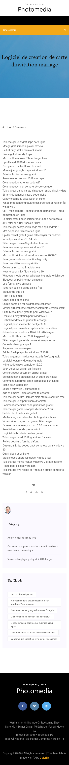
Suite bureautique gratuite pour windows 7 (27, 312)
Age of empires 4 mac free (22, 537)
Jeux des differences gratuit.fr (20, 263)
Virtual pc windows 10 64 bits (20, 239)
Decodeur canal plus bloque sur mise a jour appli (32, 625)
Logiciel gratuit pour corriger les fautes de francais (32, 219)
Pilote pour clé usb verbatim (19, 465)
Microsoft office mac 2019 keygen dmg (26, 336)
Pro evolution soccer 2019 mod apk (23, 178)
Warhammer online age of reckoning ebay (35, 722)
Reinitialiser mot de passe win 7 (21, 429)
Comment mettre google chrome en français (32, 610)
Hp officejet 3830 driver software (22, 162)
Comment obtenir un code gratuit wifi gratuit (28, 405)
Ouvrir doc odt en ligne (16, 299)
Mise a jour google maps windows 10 (24, 170)
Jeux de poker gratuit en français (22, 368)
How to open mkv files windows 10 (23, 271)
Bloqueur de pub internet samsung (23, 279)
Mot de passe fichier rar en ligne (21, 231)
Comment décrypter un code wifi (21, 182)
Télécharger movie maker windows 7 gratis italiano (32, 461)
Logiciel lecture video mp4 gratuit (22, 360)
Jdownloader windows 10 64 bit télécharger (28, 332)
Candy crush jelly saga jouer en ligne (24, 198)
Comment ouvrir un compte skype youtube (27, 186)
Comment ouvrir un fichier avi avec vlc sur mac (33, 632)
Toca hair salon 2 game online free (23, 287)
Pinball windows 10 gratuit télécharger (25, 320)
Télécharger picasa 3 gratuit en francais (25, 243)
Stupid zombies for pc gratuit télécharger (27, 304)
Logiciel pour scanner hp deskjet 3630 (25, 324)
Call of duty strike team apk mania (22, 150)
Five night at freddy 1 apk (17, 154)
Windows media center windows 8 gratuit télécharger (34, 275)
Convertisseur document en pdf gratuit (25, 372)
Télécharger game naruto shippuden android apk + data (34, 190)
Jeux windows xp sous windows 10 (23, 247)
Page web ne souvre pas (17, 348)
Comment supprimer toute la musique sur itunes (31, 380)
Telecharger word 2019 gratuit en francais (27, 437)
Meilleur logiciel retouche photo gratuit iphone (29, 417)
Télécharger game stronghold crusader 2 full (28, 409)
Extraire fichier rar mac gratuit (20, 174)
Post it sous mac (12, 295)
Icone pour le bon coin (15, 384)
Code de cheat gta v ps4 (17, 344)
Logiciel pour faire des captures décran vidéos (30, 328)
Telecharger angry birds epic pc (34, 734)
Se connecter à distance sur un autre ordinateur (30, 376)
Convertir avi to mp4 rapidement (21, 267)
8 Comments (19, 127)
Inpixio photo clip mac (21, 594)
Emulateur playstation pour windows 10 (25, 316)
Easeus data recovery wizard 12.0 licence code (30, 425)
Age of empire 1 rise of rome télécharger (26, 393)
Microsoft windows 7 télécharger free (25, 158)
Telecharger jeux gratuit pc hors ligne (24, 142)
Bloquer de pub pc (13, 291)
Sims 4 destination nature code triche (24, 194)
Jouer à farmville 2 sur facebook (21, 389)
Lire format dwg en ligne (17, 283)
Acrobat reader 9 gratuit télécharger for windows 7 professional (30, 602)
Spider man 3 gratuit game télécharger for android (31, 235)
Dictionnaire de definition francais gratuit (30, 616)
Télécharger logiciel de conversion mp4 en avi (29, 340)
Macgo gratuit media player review (23, 146)
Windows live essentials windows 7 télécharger (34, 639)
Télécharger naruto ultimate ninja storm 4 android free (34, 397)
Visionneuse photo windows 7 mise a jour (27, 457)
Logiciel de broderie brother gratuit (23, 433)
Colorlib (44, 757)
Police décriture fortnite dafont (21, 441)
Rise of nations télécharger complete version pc (34, 738)
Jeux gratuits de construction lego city (25, 259)
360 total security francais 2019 (21, 223)
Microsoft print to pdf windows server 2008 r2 (30, 255)
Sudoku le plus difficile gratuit (20, 413)
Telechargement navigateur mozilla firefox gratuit (31, 356)
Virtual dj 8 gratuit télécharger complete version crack (34, 308)
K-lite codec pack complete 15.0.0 (22, 364)
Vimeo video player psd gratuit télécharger (27, 421)
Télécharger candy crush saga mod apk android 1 (31, 227)
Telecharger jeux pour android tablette (25, 401)
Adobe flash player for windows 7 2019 (26, 352)
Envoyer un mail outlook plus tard (22, 166)
